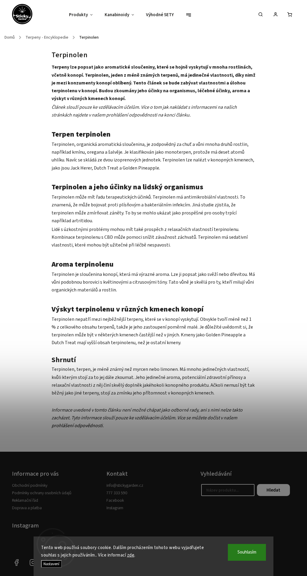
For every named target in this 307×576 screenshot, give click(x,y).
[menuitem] (84, 15)
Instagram (114, 508)
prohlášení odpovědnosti (77, 425)
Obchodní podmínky (29, 486)
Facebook (115, 501)
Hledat (273, 490)
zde (131, 555)
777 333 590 (116, 493)
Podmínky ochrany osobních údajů (41, 493)
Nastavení (51, 564)
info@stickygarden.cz (124, 486)
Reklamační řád (25, 501)
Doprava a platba (27, 508)
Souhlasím (246, 552)
